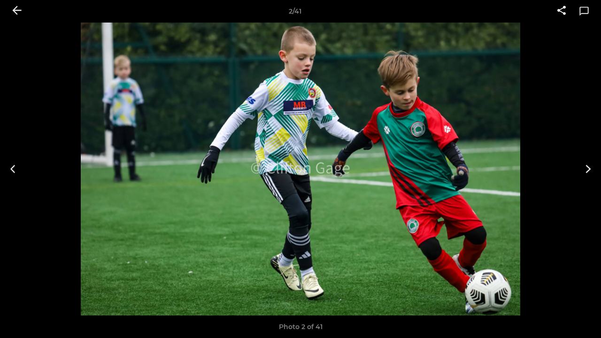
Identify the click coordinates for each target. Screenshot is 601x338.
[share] (561, 11)
